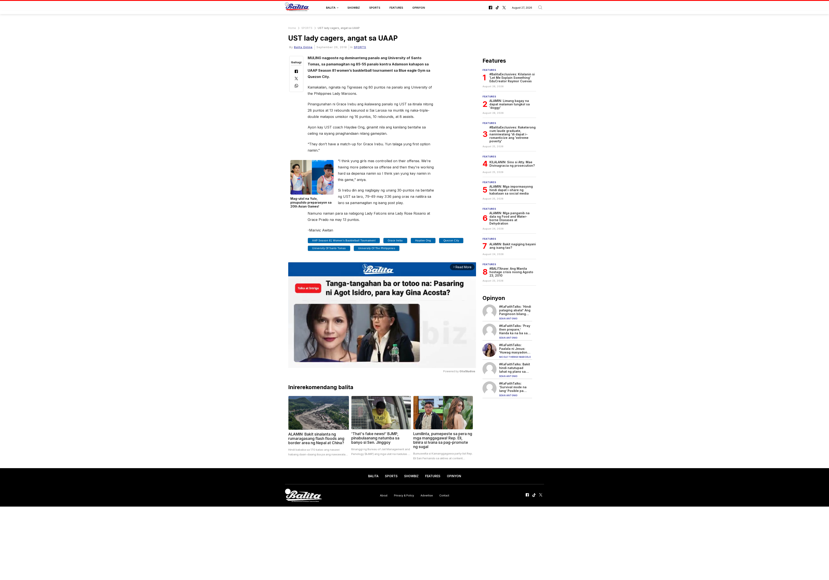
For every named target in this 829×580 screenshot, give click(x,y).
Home (292, 28)
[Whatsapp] (296, 86)
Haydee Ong (423, 240)
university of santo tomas (329, 248)
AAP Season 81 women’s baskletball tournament (343, 240)
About (384, 495)
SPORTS (374, 7)
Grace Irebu (395, 240)
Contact (444, 495)
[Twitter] (296, 79)
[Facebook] (296, 72)
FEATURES (396, 7)
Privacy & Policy (404, 495)
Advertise (427, 495)
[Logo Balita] (297, 7)
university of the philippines (376, 248)
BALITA (330, 7)
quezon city (451, 240)
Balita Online (303, 47)
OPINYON (418, 7)
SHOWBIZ (353, 7)
